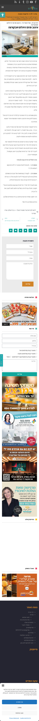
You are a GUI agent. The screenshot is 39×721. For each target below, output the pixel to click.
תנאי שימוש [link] (26, 617)
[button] (3, 685)
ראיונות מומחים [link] (29, 638)
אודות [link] (32, 615)
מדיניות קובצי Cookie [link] (25, 718)
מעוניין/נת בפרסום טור (27, 350)
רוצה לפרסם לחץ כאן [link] (27, 643)
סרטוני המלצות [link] (25, 635)
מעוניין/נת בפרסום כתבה (26, 354)
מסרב (19, 707)
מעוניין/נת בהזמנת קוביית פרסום (23, 357)
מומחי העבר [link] (26, 625)
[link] (2, 15)
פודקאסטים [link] (30, 627)
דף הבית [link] (35, 23)
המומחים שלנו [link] (29, 622)
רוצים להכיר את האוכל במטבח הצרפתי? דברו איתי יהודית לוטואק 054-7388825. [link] (20, 18)
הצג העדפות (19, 713)
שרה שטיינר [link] (26, 23)
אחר (8, 357)
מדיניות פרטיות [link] (25, 620)
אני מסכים (19, 702)
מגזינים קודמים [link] (29, 640)
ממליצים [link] (31, 633)
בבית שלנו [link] (11, 210)
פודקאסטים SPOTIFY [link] (23, 630)
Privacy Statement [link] (14, 718)
